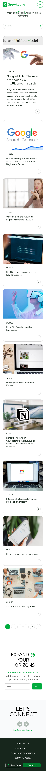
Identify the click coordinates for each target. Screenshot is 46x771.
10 (32, 626)
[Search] (40, 25)
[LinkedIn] (19, 724)
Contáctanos (16, 765)
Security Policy (23, 758)
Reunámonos (33, 765)
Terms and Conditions (23, 753)
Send (37, 686)
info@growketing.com (23, 730)
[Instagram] (26, 724)
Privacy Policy (23, 748)
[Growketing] (14, 4)
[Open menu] (40, 4)
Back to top (23, 743)
